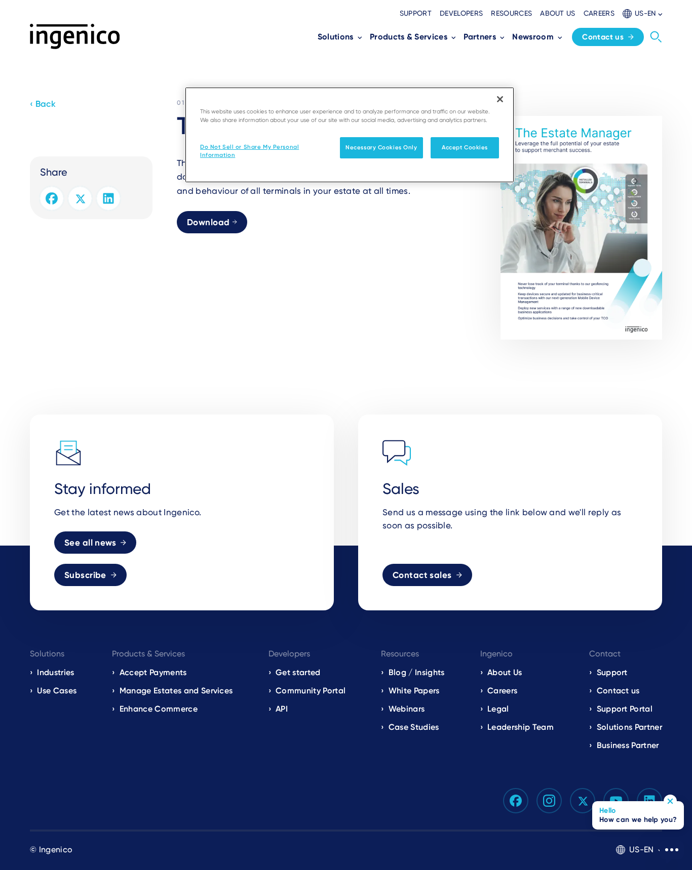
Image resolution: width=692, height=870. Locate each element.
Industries (55, 672)
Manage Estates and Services (176, 690)
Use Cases (56, 690)
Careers (599, 13)
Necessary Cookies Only (381, 147)
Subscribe (85, 575)
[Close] (500, 99)
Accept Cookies (465, 147)
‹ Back (43, 104)
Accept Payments (153, 672)
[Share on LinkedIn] (108, 198)
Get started (298, 672)
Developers (461, 13)
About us (557, 13)
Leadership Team (520, 727)
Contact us (603, 37)
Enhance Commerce (159, 709)
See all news (90, 542)
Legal (498, 709)
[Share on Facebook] (51, 198)
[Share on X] (80, 198)
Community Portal (310, 690)
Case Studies (414, 727)
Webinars (407, 709)
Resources (511, 13)
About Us (504, 672)
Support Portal (624, 709)
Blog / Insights (416, 672)
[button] (642, 13)
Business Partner (628, 745)
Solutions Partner (629, 727)
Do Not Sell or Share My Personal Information (249, 150)
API (282, 709)
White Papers (414, 690)
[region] (349, 135)
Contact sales (422, 575)
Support (416, 13)
